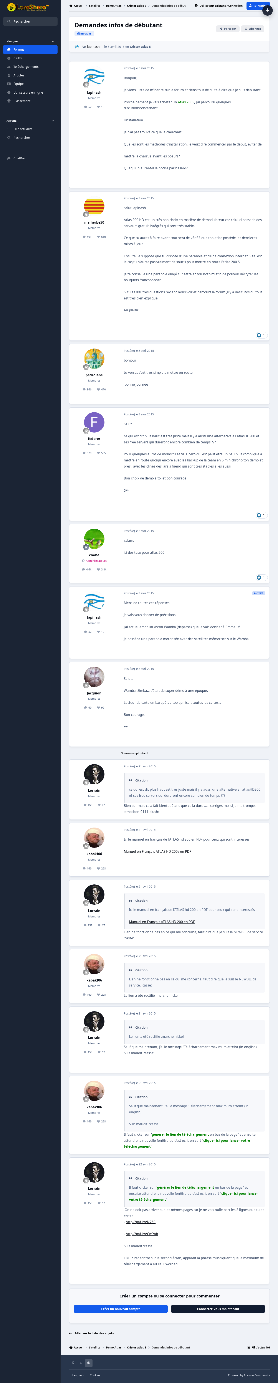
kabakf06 (94, 854)
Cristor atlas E (140, 47)
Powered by (249, 1375)
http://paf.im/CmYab (142, 1234)
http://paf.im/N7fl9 (141, 1222)
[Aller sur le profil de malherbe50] (94, 206)
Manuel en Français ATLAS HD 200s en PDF (157, 851)
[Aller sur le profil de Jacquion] (94, 677)
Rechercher (21, 21)
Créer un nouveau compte (120, 1309)
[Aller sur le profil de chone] (94, 539)
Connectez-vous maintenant (218, 1309)
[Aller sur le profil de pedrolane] (94, 359)
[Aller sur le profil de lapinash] (76, 46)
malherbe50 (94, 222)
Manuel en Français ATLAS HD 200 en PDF (162, 922)
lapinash (93, 47)
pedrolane (94, 375)
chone (94, 555)
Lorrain (94, 790)
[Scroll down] (267, 10)
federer (94, 438)
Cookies (95, 1375)
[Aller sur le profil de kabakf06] (94, 838)
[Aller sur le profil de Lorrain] (94, 774)
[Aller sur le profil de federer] (94, 422)
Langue (77, 1375)
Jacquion (94, 693)
